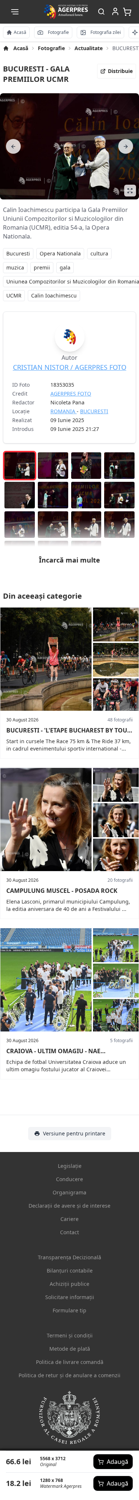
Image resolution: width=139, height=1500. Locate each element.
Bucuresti (18, 253)
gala (65, 267)
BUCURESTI (94, 411)
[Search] (101, 12)
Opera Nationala (60, 253)
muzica (15, 267)
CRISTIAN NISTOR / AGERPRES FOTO (69, 367)
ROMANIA (63, 411)
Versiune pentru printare (74, 1133)
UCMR (13, 295)
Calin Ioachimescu (54, 295)
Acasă (20, 48)
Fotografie (51, 48)
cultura (99, 253)
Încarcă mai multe (69, 560)
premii (42, 267)
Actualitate (89, 48)
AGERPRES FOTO (70, 393)
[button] (14, 11)
